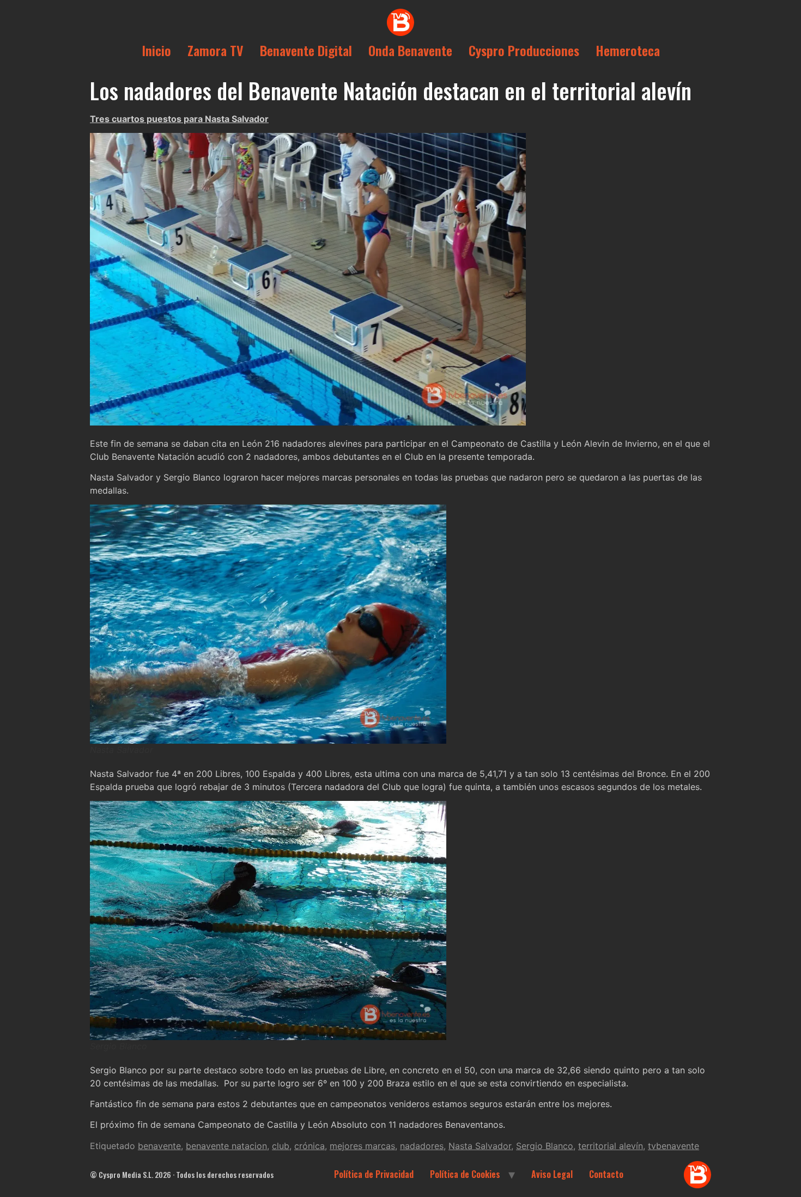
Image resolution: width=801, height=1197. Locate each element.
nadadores (422, 1145)
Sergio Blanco (544, 1145)
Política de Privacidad (374, 1174)
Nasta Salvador (479, 1145)
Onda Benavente (410, 50)
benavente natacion (226, 1145)
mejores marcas (362, 1145)
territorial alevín (610, 1145)
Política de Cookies (465, 1174)
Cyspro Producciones (524, 50)
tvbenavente (673, 1145)
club (280, 1145)
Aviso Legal (552, 1174)
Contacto (606, 1174)
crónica (309, 1145)
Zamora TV (215, 50)
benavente (159, 1145)
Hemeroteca (628, 50)
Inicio (156, 50)
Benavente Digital (306, 50)
